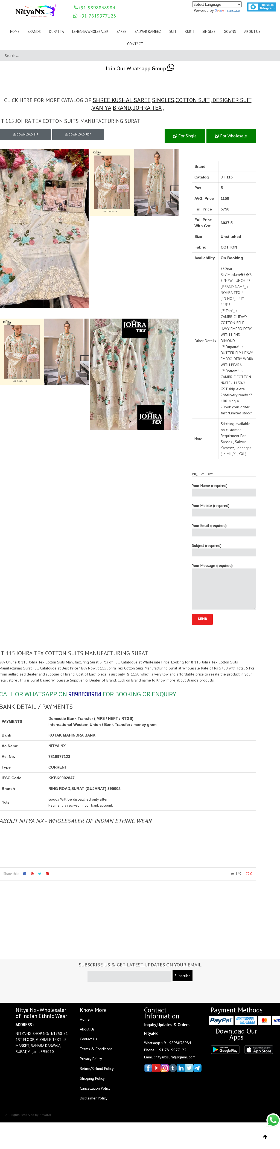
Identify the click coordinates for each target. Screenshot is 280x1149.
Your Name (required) (210, 485)
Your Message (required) (212, 565)
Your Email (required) (209, 525)
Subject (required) (206, 545)
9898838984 (84, 694)
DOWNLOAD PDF (79, 134)
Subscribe (182, 975)
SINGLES (163, 100)
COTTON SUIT (193, 100)
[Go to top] (265, 1137)
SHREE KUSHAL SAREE (122, 100)
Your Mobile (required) (210, 505)
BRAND (122, 108)
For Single (187, 135)
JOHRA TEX (147, 108)
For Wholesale (233, 135)
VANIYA (101, 108)
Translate (232, 10)
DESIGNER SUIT (232, 100)
